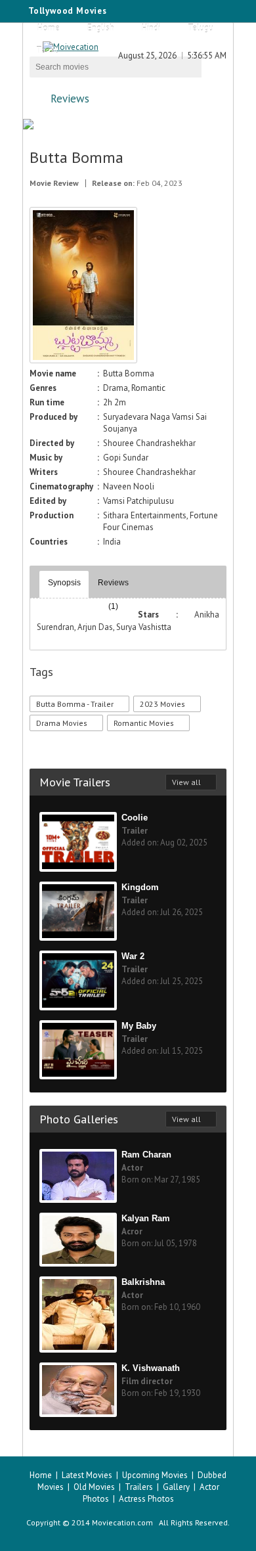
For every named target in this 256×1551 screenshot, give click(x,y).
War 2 (132, 956)
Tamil (47, 50)
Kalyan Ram (145, 1218)
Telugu (200, 28)
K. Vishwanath (150, 1368)
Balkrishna (143, 1282)
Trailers (139, 1487)
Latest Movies (87, 1475)
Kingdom (140, 887)
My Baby (138, 1026)
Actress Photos (146, 1498)
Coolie (134, 817)
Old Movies (94, 1487)
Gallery (176, 1487)
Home (48, 28)
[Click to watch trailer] (83, 360)
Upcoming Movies (155, 1475)
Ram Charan (146, 1154)
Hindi (151, 28)
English (100, 28)
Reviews (70, 98)
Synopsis (64, 582)
